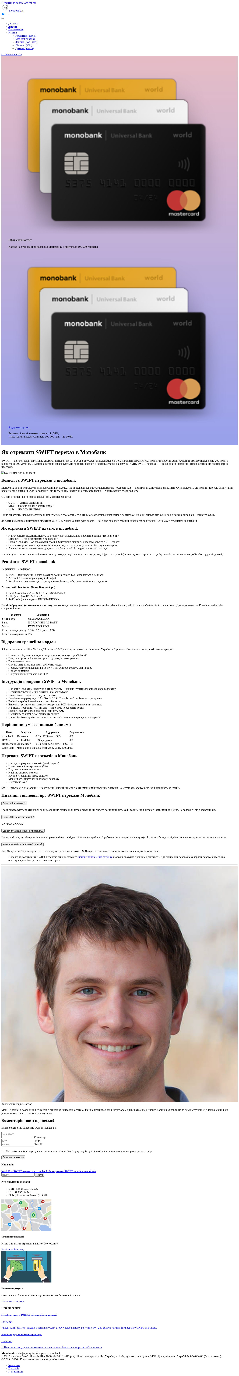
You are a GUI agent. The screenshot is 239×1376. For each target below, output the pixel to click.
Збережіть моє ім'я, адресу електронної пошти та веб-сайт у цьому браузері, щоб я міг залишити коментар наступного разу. (79, 1151)
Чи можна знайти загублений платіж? (22, 844)
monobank (15, 10)
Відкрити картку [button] (19, 427)
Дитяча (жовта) (24, 48)
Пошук (39, 1174)
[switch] (3, 14)
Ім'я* (37, 1140)
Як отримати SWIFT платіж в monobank (72, 1171)
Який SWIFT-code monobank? (18, 817)
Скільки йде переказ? (14, 803)
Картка (12, 32)
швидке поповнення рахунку (95, 856)
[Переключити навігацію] (2, 18)
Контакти (14, 1365)
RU (8, 14)
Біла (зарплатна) (25, 38)
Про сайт (13, 1368)
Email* (38, 1144)
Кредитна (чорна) (25, 35)
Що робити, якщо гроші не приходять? (23, 830)
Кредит (12, 26)
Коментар (39, 1137)
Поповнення (15, 29)
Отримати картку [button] (11, 54)
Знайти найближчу (12, 1249)
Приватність (15, 1371)
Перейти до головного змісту (18, 2)
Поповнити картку (12, 1301)
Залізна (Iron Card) (26, 41)
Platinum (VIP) (23, 45)
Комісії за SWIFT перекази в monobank (24, 1171)
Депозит (13, 23)
